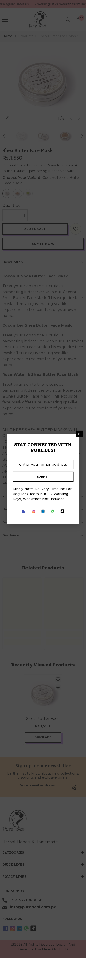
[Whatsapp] (53, 511)
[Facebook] (24, 511)
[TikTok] (62, 511)
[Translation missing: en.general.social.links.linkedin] (43, 511)
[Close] (79, 433)
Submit (43, 476)
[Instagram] (33, 511)
